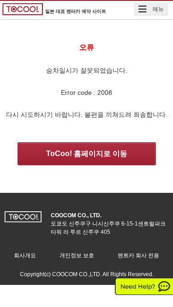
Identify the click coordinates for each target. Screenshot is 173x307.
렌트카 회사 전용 (138, 255)
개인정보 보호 (77, 255)
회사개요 (25, 255)
